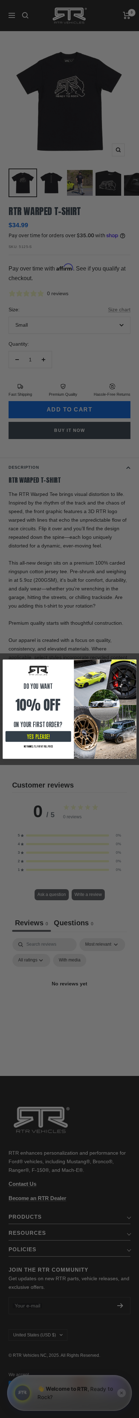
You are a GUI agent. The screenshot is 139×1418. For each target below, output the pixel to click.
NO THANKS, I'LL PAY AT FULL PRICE (38, 746)
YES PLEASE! (38, 736)
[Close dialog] (132, 663)
